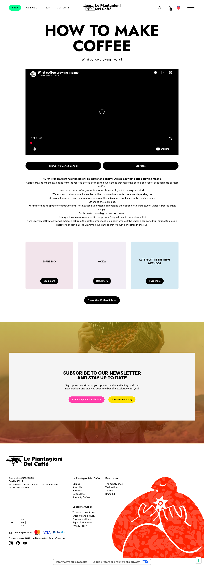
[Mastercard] (37, 532)
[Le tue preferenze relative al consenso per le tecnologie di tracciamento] (198, 560)
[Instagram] (11, 543)
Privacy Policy (80, 526)
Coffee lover (79, 494)
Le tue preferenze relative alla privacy (116, 561)
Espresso (141, 166)
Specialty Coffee (81, 497)
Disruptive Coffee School (63, 166)
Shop (15, 7)
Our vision (32, 7)
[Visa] (47, 532)
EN (22, 522)
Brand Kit (110, 494)
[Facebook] (18, 543)
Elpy (48, 7)
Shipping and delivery (84, 516)
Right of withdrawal (83, 522)
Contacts (63, 7)
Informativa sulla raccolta (71, 561)
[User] (159, 7)
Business (77, 490)
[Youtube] (25, 543)
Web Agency (60, 538)
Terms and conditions (84, 512)
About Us (77, 487)
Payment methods (82, 519)
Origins (76, 484)
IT (12, 522)
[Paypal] (59, 532)
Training (109, 490)
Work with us (112, 487)
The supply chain (114, 484)
